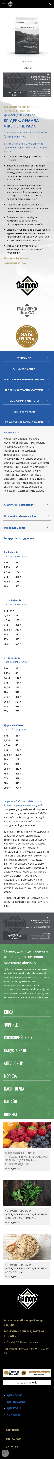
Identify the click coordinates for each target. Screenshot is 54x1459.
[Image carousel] (27, 37)
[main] (27, 186)
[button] (3, 4)
